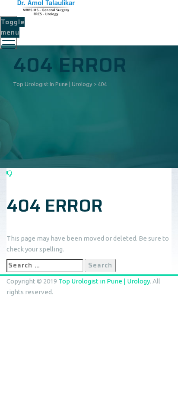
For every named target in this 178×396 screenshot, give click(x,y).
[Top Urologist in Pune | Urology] (88, 8)
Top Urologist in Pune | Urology (104, 281)
